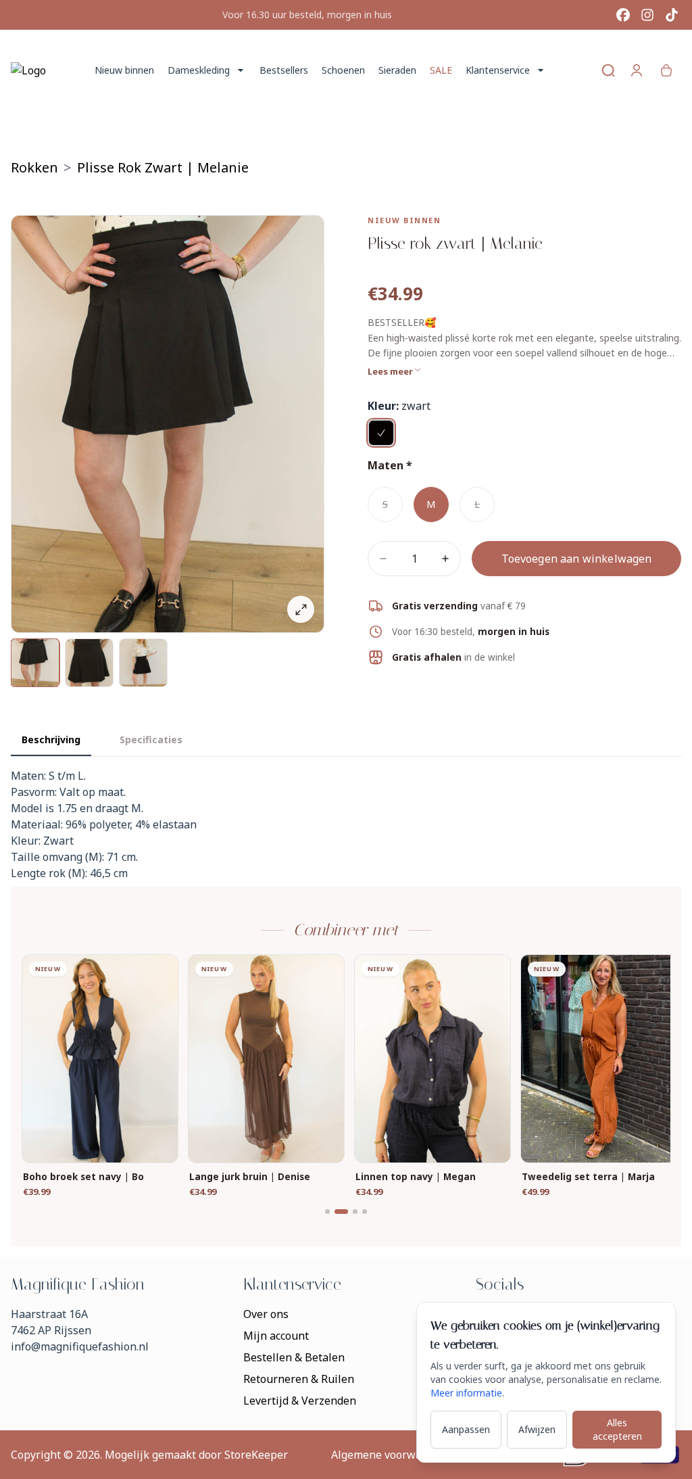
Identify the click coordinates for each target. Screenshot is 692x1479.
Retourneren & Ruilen (298, 1378)
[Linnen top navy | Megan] (432, 1059)
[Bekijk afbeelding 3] (143, 662)
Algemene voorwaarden (391, 1454)
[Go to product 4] (364, 1211)
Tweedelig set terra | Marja (588, 1177)
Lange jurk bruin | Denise (249, 1177)
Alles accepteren (617, 1429)
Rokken (34, 167)
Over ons (266, 1314)
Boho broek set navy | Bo (83, 1177)
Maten (385, 465)
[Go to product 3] (355, 1211)
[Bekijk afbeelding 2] (89, 662)
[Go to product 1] (327, 1211)
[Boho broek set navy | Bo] (100, 1059)
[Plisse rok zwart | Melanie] (381, 432)
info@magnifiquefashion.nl (80, 1346)
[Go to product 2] (341, 1211)
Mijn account (276, 1335)
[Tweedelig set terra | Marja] (598, 1059)
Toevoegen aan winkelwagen (576, 558)
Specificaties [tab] (151, 739)
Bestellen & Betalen (294, 1357)
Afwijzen (536, 1429)
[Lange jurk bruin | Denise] (266, 1059)
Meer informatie (466, 1392)
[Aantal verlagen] (383, 559)
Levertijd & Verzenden (299, 1400)
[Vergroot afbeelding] (300, 609)
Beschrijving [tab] (51, 739)
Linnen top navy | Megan (415, 1177)
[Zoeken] (608, 70)
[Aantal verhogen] (445, 559)
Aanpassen (466, 1429)
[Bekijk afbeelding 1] (35, 662)
